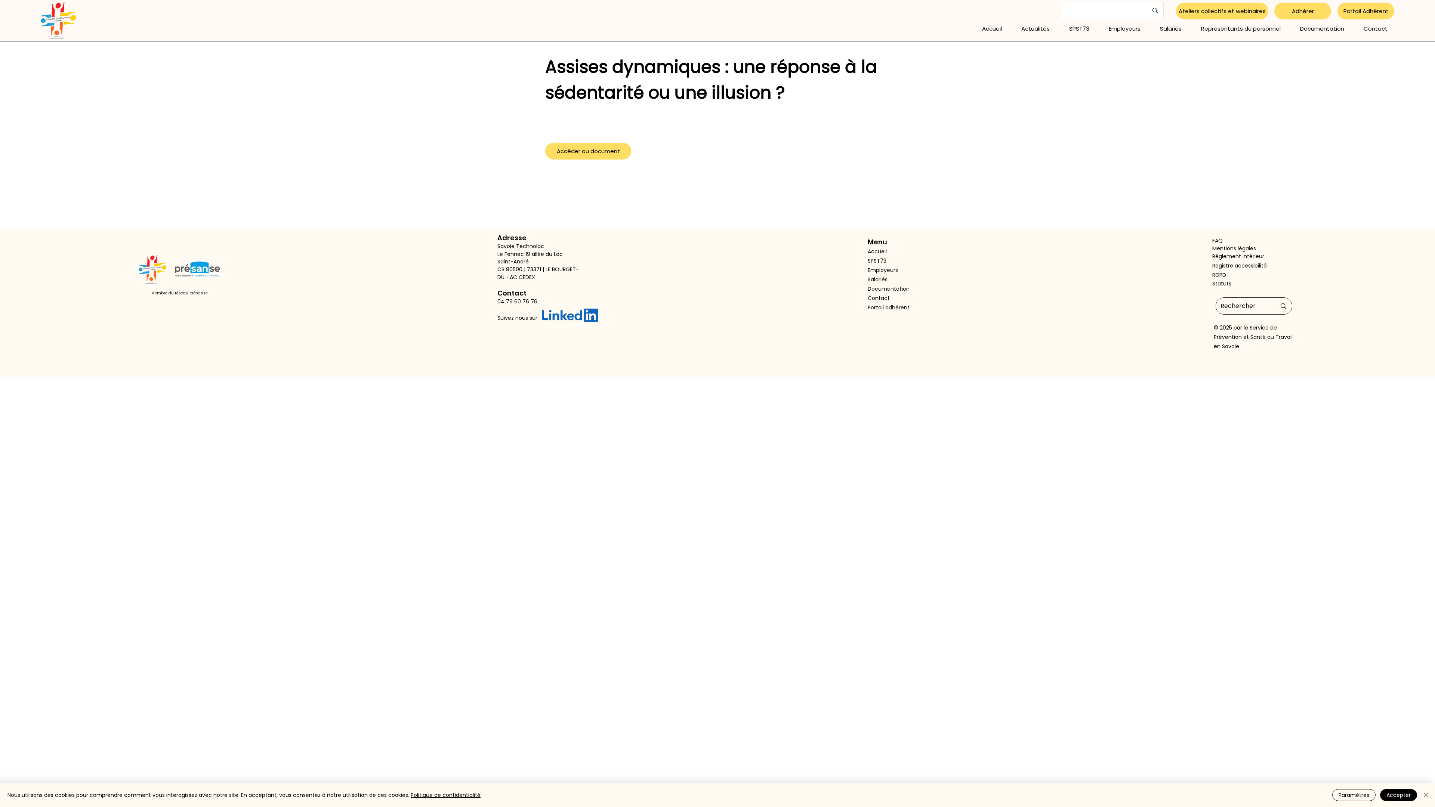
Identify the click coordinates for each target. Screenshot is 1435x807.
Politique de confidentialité (446, 795)
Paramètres (1354, 795)
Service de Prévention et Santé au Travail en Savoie (1253, 337)
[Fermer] (1426, 795)
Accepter (1398, 795)
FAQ (1217, 240)
